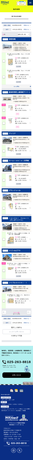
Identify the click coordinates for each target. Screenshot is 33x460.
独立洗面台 (18, 410)
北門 (13, 399)
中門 (6, 399)
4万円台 (15, 404)
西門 (10, 399)
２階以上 (21, 408)
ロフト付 (4, 408)
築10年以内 (4, 410)
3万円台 (9, 404)
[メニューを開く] (30, 2)
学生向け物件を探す (5, 394)
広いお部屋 (27, 408)
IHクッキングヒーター (12, 408)
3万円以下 (4, 404)
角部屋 (24, 410)
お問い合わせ (16, 375)
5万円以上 (20, 404)
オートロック (11, 410)
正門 (3, 399)
